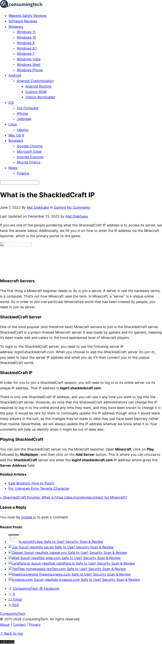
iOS (11, 102)
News (12, 168)
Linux (12, 124)
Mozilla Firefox (28, 162)
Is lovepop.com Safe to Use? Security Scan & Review (97, 579)
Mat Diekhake (38, 207)
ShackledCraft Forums (19, 497)
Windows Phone (30, 70)
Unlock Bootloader (40, 97)
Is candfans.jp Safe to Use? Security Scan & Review (94, 563)
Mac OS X (16, 135)
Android (14, 75)
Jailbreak (24, 119)
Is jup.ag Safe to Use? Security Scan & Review (77, 547)
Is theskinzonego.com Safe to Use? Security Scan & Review (83, 574)
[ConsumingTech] (21, 7)
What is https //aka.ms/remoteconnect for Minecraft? (83, 497)
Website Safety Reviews (27, 16)
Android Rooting (38, 86)
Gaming (60, 207)
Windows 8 (26, 43)
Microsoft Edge (29, 151)
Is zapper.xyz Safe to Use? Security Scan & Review (86, 552)
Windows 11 (26, 32)
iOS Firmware (27, 108)
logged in (28, 517)
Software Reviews (22, 21)
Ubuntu (22, 130)
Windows (15, 26)
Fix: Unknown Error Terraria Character (38, 488)
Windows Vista (28, 59)
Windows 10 (26, 37)
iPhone (22, 113)
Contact (19, 624)
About (5, 624)
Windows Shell (28, 64)
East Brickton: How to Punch (31, 483)
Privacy (35, 624)
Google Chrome (29, 146)
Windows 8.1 (27, 48)
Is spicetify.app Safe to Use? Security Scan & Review (61, 542)
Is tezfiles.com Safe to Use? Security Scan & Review (84, 569)
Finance (23, 173)
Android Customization (35, 81)
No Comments (78, 207)
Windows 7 (25, 53)
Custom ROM (35, 92)
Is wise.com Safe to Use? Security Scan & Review (81, 558)
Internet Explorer (30, 157)
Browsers (15, 140)
